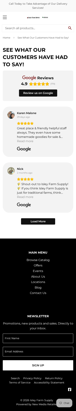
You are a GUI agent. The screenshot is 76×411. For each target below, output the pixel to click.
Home (6, 37)
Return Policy (54, 378)
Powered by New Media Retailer (36, 404)
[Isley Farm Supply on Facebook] (69, 390)
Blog (38, 287)
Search (15, 378)
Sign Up (38, 365)
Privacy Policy (32, 378)
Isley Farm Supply (41, 400)
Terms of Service (19, 382)
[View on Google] (11, 115)
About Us (38, 276)
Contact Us (38, 293)
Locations (38, 282)
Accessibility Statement (49, 382)
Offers (38, 265)
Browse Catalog (38, 260)
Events (38, 271)
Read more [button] (25, 141)
